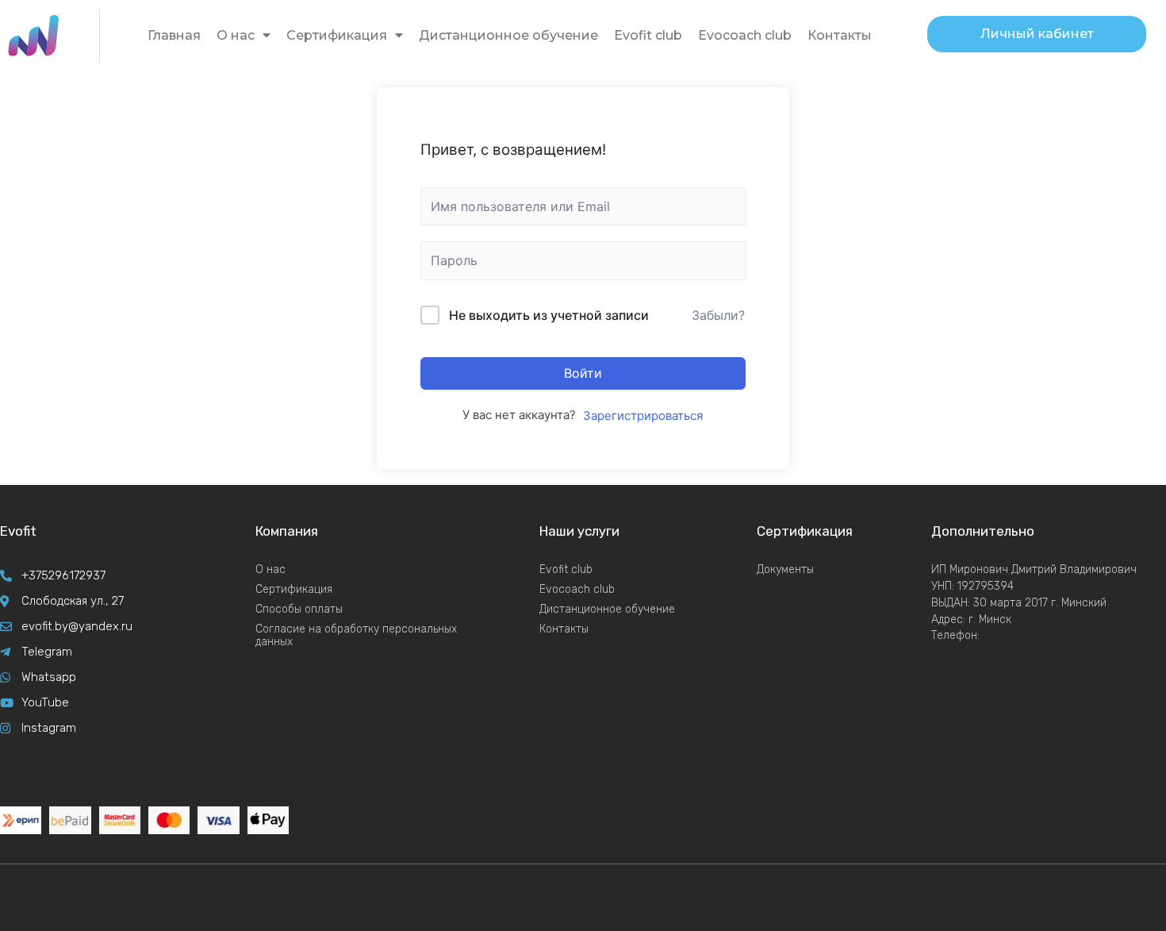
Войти (583, 373)
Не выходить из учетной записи (549, 315)
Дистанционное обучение (508, 35)
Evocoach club (745, 35)
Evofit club (648, 35)
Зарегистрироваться (643, 415)
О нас (236, 35)
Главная (174, 35)
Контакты (839, 35)
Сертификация (336, 35)
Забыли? (718, 315)
